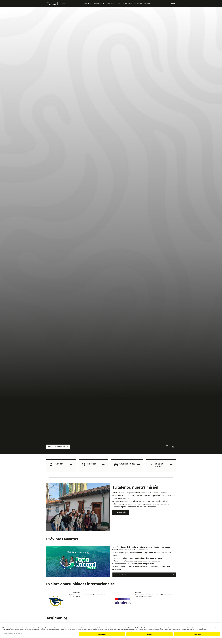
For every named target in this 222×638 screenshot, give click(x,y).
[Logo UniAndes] (51, 4)
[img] (51, 3)
